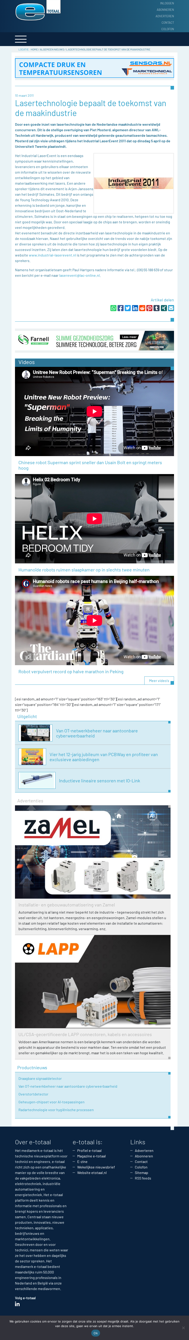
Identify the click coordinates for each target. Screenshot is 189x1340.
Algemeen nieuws (52, 49)
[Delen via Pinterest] (149, 308)
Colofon (167, 29)
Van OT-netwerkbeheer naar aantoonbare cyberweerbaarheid (67, 1086)
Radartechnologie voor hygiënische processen (56, 1109)
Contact (168, 22)
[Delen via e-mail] (171, 308)
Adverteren (165, 16)
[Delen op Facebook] (121, 308)
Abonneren (165, 10)
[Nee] (183, 1327)
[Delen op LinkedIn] (135, 308)
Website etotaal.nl (92, 1172)
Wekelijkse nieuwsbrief (96, 1167)
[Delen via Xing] (164, 308)
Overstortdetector (33, 1094)
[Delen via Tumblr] (156, 308)
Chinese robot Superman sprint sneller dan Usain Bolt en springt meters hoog (90, 465)
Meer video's (159, 680)
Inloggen (167, 3)
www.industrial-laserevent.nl (53, 255)
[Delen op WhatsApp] (113, 308)
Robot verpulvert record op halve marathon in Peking (71, 671)
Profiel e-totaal (89, 1150)
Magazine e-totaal (91, 1156)
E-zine (82, 1161)
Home (34, 49)
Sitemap (141, 1172)
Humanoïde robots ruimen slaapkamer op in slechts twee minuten (84, 569)
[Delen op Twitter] (128, 308)
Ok (96, 1333)
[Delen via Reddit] (142, 308)
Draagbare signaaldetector (40, 1078)
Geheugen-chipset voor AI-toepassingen (51, 1102)
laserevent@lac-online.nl (79, 275)
